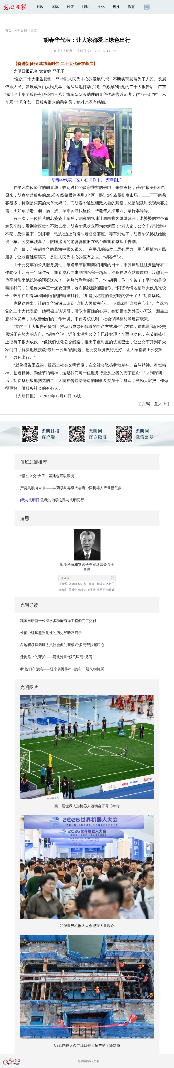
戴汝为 (82, 589)
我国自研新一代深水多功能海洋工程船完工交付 (58, 621)
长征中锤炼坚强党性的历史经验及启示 (51, 633)
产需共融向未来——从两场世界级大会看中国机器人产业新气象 (71, 488)
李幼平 (101, 589)
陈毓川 (63, 589)
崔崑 (91, 583)
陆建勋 (73, 583)
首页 (8, 30)
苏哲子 (110, 583)
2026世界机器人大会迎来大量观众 (87, 926)
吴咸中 (73, 589)
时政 (40, 7)
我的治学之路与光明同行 (52, 500)
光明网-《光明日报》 (78, 51)
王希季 (63, 583)
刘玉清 (91, 589)
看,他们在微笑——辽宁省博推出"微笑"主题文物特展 (62, 669)
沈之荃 (82, 583)
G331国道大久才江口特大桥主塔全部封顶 (87, 1045)
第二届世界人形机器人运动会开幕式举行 (87, 806)
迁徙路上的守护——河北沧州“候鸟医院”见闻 (56, 657)
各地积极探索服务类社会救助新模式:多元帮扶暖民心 (62, 645)
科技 (116, 7)
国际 (55, 7)
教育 (131, 7)
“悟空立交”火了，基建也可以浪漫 (47, 476)
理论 (85, 7)
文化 (101, 7)
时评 (70, 7)
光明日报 (20, 30)
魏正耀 (110, 589)
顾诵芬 (101, 583)
